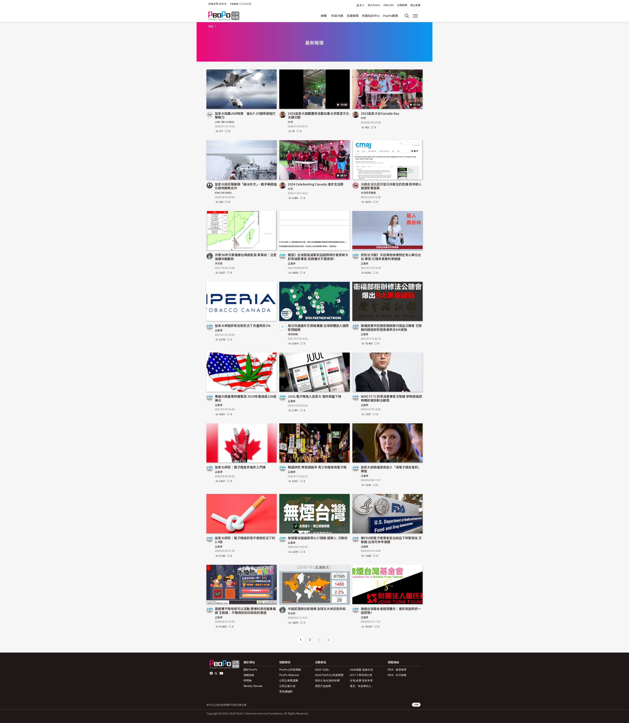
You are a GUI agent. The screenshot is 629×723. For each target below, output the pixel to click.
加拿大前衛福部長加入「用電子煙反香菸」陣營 (391, 469)
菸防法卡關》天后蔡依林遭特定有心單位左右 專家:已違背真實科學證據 (391, 256)
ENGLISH (389, 5)
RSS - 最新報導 (397, 669)
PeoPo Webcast (289, 675)
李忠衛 (218, 263)
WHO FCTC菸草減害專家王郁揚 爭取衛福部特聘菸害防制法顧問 (391, 398)
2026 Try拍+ (322, 669)
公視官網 (402, 5)
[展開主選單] (415, 16)
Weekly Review (253, 686)
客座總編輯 (286, 691)
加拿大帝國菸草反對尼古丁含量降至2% (243, 325)
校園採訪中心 (371, 16)
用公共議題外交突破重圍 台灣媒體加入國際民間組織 (318, 327)
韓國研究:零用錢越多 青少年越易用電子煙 (317, 467)
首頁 (210, 26)
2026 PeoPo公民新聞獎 (329, 675)
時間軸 (248, 680)
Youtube (221, 673)
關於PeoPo (250, 669)
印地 (290, 122)
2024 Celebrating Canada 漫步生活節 (315, 184)
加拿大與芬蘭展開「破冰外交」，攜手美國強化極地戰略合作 (246, 186)
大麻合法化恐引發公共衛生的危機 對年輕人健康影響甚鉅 (391, 186)
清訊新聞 (293, 334)
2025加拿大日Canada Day (380, 113)
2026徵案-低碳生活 (361, 669)
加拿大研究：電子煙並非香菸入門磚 (240, 467)
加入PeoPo (374, 5)
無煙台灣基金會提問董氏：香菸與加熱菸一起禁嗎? (391, 610)
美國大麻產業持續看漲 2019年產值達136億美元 (245, 398)
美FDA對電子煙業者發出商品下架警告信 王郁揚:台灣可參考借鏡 (391, 540)
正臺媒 (291, 263)
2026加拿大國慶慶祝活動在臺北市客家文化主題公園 (318, 115)
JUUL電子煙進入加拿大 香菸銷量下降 (314, 396)
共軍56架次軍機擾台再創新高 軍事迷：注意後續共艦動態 (245, 256)
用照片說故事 (323, 686)
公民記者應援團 (288, 680)
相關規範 (249, 675)
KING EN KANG (223, 192)
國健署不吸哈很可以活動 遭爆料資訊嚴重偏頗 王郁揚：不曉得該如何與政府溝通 (245, 610)
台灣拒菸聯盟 (368, 192)
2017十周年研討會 (361, 675)
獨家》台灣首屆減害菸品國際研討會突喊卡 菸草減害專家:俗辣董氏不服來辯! (318, 256)
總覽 (324, 16)
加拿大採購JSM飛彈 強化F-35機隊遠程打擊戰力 (245, 115)
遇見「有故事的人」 (362, 686)
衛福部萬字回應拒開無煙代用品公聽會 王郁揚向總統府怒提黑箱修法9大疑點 (391, 327)
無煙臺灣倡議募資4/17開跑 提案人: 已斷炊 (318, 538)
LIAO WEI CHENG (224, 122)
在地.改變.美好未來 (361, 680)
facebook (211, 673)
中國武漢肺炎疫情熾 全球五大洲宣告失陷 (317, 608)
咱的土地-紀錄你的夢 (327, 680)
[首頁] (223, 16)
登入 (361, 5)
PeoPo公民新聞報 (290, 669)
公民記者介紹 (287, 686)
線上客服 (415, 5)
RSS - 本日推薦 (397, 675)
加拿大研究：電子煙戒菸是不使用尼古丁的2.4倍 (245, 540)
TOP (416, 704)
